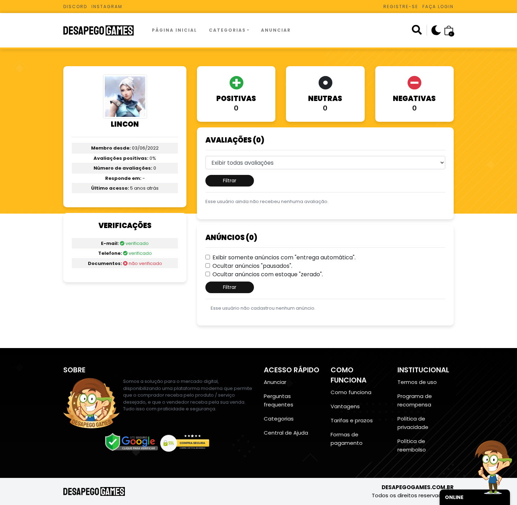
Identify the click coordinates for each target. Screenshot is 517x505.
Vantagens (345, 406)
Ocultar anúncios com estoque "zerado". (267, 274)
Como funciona (351, 392)
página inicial (174, 30)
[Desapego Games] (103, 30)
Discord (75, 7)
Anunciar (276, 30)
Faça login (438, 7)
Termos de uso (417, 382)
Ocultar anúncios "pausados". (252, 266)
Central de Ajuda (286, 432)
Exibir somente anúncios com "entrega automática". (284, 257)
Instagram (106, 7)
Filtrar (229, 180)
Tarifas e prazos (352, 420)
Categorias (227, 30)
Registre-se (400, 7)
